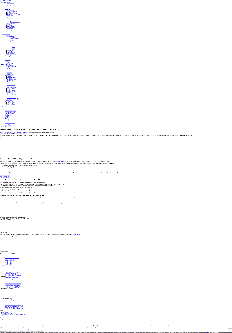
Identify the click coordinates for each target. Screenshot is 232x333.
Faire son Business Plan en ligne (13, 14)
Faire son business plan (9, 260)
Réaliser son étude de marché (10, 259)
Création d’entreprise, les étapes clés (12, 258)
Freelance (7, 117)
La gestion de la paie (11, 95)
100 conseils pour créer (9, 3)
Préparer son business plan (12, 11)
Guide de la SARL (8, 262)
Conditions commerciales (12, 68)
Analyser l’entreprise (11, 27)
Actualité (4, 126)
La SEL (13, 49)
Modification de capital (11, 79)
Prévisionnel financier (11, 12)
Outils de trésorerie (10, 24)
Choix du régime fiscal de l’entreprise (12, 301)
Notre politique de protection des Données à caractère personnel (14, 314)
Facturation (9, 73)
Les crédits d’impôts (11, 88)
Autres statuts (12, 44)
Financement (7, 16)
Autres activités (8, 125)
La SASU (11, 40)
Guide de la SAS (8, 264)
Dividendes (9, 78)
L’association (14, 45)
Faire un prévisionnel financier (10, 280)
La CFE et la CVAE (11, 90)
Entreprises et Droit (6, 319)
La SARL (11, 41)
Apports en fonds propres (12, 19)
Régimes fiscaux (10, 50)
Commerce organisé (8, 30)
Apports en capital (13, 21)
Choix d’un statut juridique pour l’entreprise (13, 300)
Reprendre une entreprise (9, 26)
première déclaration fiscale (61, 161)
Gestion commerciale (9, 65)
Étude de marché (10, 10)
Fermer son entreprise (9, 105)
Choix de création (8, 35)
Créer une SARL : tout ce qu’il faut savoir (13, 284)
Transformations (10, 81)
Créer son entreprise (6, 34)
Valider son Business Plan (12, 13)
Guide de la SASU (8, 263)
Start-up (6, 121)
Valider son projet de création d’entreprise (13, 275)
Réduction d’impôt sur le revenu (9, 202)
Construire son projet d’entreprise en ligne (13, 266)
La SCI (11, 43)
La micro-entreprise (13, 37)
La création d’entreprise (9, 4)
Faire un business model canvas (11, 274)
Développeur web (8, 115)
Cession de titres (10, 103)
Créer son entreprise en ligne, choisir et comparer (14, 308)
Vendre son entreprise (9, 101)
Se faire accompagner (9, 31)
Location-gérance (10, 29)
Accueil (1, 132)
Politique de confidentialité (204, 332)
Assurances (7, 62)
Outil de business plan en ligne (10, 268)
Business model (8, 8)
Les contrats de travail (11, 94)
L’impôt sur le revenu (11, 86)
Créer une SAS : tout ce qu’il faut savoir (12, 285)
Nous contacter (77, 234)
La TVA (8, 89)
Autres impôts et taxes (11, 91)
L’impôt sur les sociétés (11, 87)
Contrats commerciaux (11, 66)
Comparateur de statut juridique (11, 267)
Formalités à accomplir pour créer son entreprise (14, 305)
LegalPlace (4, 320)
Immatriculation (8, 59)
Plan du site (4, 315)
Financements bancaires (11, 23)
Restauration (7, 119)
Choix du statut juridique (12, 52)
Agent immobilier (8, 108)
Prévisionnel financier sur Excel (11, 270)
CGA (20, 182)
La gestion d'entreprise (8, 132)
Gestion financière (10, 74)
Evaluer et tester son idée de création (12, 272)
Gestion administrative (9, 70)
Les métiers (4, 106)
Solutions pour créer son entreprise (11, 307)
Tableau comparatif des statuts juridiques (12, 299)
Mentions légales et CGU (7, 313)
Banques (6, 61)
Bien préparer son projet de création (11, 273)
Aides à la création (10, 18)
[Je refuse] (218, 332)
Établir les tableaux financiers (10, 279)
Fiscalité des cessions (11, 104)
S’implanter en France (9, 63)
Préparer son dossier (11, 17)
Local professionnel (11, 53)
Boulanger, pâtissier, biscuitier (10, 111)
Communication (8, 69)
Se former (7, 32)
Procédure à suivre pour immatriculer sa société (14, 306)
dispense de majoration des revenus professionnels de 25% (13, 197)
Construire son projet (9, 15)
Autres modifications (11, 82)
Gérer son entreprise (6, 64)
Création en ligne (8, 60)
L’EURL (11, 39)
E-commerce (7, 116)
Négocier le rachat (10, 28)
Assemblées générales (11, 77)
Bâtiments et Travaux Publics (10, 110)
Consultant (7, 114)
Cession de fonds (10, 102)
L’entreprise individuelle (14, 38)
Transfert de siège (10, 80)
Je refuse (215, 332)
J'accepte (211, 332)
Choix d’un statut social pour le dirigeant (12, 302)
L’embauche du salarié (11, 93)
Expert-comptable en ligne (5, 175)
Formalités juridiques (9, 75)
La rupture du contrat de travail (13, 99)
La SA (13, 48)
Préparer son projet (6, 2)
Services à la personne (9, 120)
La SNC (13, 47)
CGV (8, 67)
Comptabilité (9, 72)
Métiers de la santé (8, 118)
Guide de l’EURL (8, 261)
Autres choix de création (12, 54)
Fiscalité (6, 83)
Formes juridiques (10, 36)
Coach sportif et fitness (9, 113)
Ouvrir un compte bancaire (5, 176)
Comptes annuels (10, 76)
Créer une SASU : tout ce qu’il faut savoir (13, 283)
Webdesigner (7, 124)
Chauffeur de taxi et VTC (10, 112)
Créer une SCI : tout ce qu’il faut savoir (12, 287)
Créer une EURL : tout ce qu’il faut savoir (13, 286)
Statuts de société (8, 55)
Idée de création (8, 6)
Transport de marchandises (10, 123)
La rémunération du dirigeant (12, 98)
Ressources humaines (9, 92)
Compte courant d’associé (15, 22)
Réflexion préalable (8, 5)
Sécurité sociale (10, 51)
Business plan (7, 9)
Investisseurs (9, 25)
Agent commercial (8, 107)
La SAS (11, 42)
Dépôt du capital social (9, 57)
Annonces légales (8, 56)
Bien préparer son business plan (11, 278)
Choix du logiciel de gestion (5, 177)
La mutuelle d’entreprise (11, 97)
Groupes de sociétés (8, 100)
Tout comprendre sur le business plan (12, 277)
